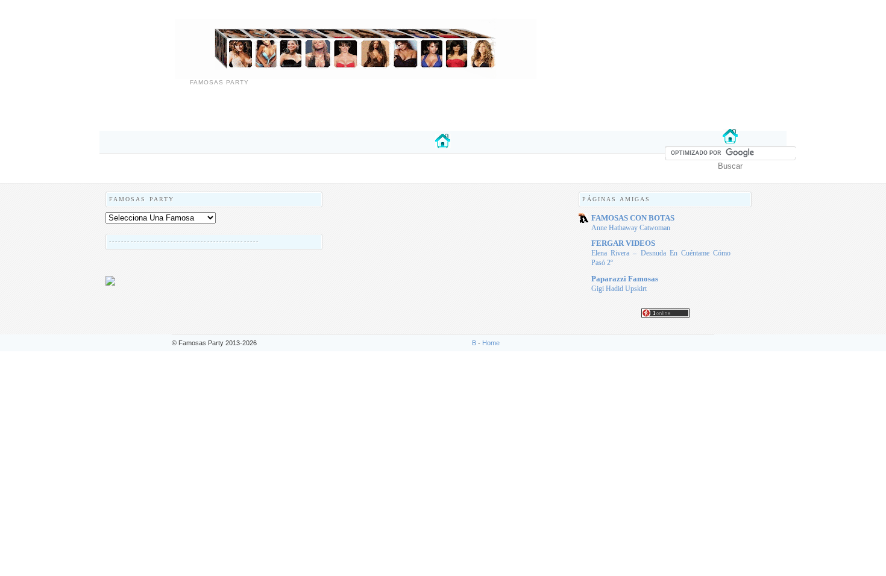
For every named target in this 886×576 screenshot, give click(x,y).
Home (491, 342)
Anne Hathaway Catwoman (630, 228)
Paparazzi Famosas (624, 278)
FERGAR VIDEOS (623, 243)
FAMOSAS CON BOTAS (632, 217)
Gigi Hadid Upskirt (619, 288)
